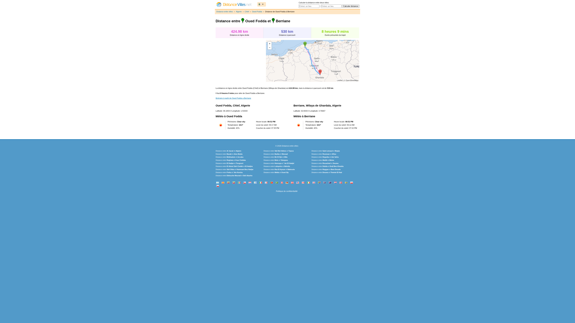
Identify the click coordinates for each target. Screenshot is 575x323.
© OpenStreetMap (351, 80)
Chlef (247, 12)
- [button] (270, 47)
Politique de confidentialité (287, 191)
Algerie (239, 12)
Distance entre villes (224, 12)
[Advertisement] (241, 61)
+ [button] (270, 44)
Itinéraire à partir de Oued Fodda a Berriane (233, 98)
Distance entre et (228, 151)
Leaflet (339, 80)
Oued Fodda (257, 12)
